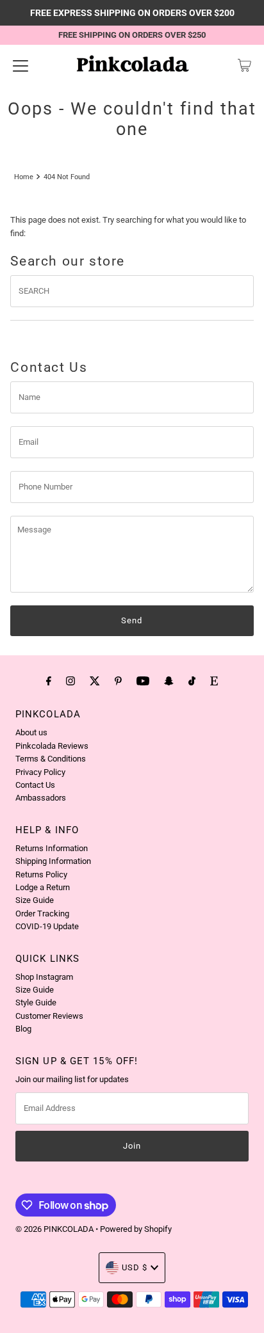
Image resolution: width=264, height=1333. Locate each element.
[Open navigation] (20, 65)
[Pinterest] (118, 680)
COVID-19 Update (47, 926)
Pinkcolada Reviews (51, 746)
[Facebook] (48, 680)
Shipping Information (53, 861)
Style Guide (35, 1002)
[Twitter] (95, 680)
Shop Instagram (44, 977)
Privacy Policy (40, 772)
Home (23, 176)
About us (31, 732)
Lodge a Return (42, 887)
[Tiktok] (191, 680)
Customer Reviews (49, 1016)
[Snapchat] (169, 680)
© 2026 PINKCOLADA (55, 1229)
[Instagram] (70, 680)
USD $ (134, 1267)
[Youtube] (142, 680)
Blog (23, 1029)
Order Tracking (42, 913)
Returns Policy (41, 874)
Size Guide (34, 900)
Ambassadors (40, 797)
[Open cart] (244, 65)
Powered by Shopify (136, 1229)
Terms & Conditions (50, 758)
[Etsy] (214, 680)
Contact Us (35, 785)
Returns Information (51, 848)
